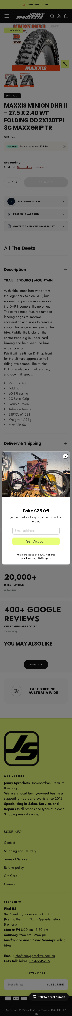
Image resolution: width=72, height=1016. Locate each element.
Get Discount (36, 541)
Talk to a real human (51, 997)
